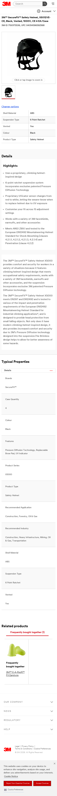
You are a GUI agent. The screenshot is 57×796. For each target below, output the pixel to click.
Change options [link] (10, 107)
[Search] (45, 4)
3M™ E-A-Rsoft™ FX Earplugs (15, 674)
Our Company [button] (13, 702)
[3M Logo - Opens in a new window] (6, 4)
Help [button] (7, 729)
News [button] (7, 711)
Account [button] (46, 11)
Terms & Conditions (23, 749)
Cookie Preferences (42, 749)
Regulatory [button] (12, 720)
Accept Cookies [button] (42, 783)
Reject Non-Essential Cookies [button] (17, 783)
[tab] (27, 632)
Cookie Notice (11, 776)
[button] (14, 789)
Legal (17, 746)
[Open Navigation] (53, 4)
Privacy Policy (28, 746)
